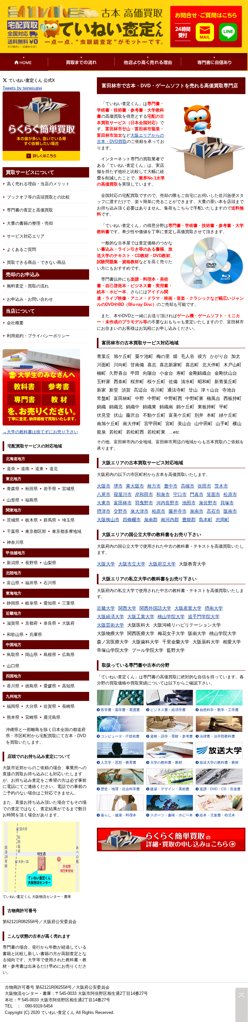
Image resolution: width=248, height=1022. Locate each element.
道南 (25, 468)
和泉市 (163, 494)
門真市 (196, 494)
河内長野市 (167, 502)
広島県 (68, 654)
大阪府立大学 (162, 563)
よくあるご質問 (21, 249)
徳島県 (31, 685)
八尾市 (103, 494)
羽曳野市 (144, 502)
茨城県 (13, 520)
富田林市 (123, 502)
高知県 (68, 685)
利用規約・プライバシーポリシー (38, 335)
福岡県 (13, 706)
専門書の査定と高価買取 (30, 210)
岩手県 (50, 488)
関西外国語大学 (155, 608)
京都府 (31, 623)
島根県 (50, 654)
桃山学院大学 (171, 616)
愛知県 (50, 603)
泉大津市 (139, 511)
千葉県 (13, 531)
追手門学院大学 (204, 616)
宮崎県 (31, 717)
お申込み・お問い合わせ (30, 299)
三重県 (68, 603)
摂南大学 (214, 608)
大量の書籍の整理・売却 (30, 223)
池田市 (189, 502)
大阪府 (68, 623)
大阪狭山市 (108, 519)
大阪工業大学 (140, 616)
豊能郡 (189, 519)
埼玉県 (68, 520)
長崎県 (68, 706)
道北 (53, 468)
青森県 (13, 488)
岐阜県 (31, 603)
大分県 (31, 706)
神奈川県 (15, 542)
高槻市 (187, 486)
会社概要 (15, 322)
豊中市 (171, 486)
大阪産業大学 (188, 608)
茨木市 (221, 486)
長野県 (31, 562)
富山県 (13, 582)
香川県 (13, 685)
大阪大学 (106, 563)
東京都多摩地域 (66, 531)
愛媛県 (50, 685)
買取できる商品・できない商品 (36, 262)
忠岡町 (222, 519)
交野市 (120, 511)
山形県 (13, 500)
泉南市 (196, 511)
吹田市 (204, 486)
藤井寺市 (178, 511)
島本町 (205, 519)
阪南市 (230, 511)
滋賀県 (13, 623)
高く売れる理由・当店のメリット (38, 183)
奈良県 (50, 623)
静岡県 (13, 603)
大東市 (103, 502)
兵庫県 (35, 634)
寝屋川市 (123, 494)
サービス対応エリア (26, 236)
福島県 (31, 500)
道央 (11, 468)
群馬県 (50, 520)
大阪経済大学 (110, 616)
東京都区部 (35, 531)
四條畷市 (132, 519)
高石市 (213, 511)
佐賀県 (50, 706)
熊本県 (13, 717)
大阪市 (103, 486)
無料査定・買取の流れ (28, 286)
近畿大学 (106, 608)
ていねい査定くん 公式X (32, 80)
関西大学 (127, 608)
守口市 (180, 494)
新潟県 (13, 562)
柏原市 (158, 511)
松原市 (230, 494)
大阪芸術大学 (110, 625)
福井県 (31, 582)
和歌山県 (15, 634)
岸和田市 (144, 494)
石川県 (50, 582)
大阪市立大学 (131, 563)
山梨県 (50, 562)
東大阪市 (135, 486)
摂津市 (103, 511)
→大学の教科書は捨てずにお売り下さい (40, 431)
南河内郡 (170, 519)
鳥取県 (13, 654)
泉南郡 (151, 519)
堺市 (118, 486)
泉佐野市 (208, 502)
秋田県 (31, 488)
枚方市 (154, 486)
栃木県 (31, 520)
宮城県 (68, 488)
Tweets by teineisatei (22, 88)
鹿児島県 (52, 717)
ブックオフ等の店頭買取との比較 (38, 197)
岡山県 (31, 654)
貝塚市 (227, 502)
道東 (39, 468)
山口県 (13, 665)
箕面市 (213, 494)
